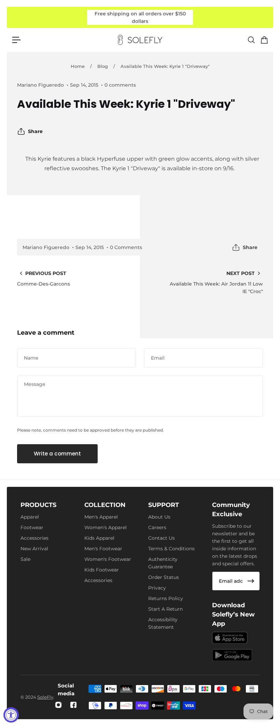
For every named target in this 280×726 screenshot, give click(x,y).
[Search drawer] (250, 39)
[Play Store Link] (232, 655)
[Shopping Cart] (263, 39)
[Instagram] (58, 704)
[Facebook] (73, 704)
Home (78, 66)
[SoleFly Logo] (140, 39)
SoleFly (45, 697)
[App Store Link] (230, 638)
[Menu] (16, 40)
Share (35, 131)
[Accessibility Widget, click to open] (11, 715)
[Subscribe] (251, 581)
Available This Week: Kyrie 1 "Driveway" (165, 66)
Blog (102, 66)
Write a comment (57, 453)
